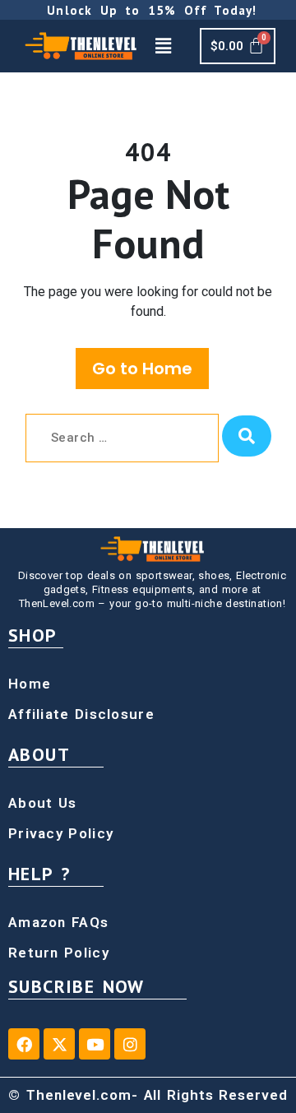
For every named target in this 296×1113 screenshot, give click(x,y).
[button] (163, 46)
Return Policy (58, 952)
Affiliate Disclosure (81, 714)
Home (29, 683)
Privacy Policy (60, 833)
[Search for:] (122, 438)
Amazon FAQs (58, 922)
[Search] (246, 436)
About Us (42, 803)
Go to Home (142, 368)
